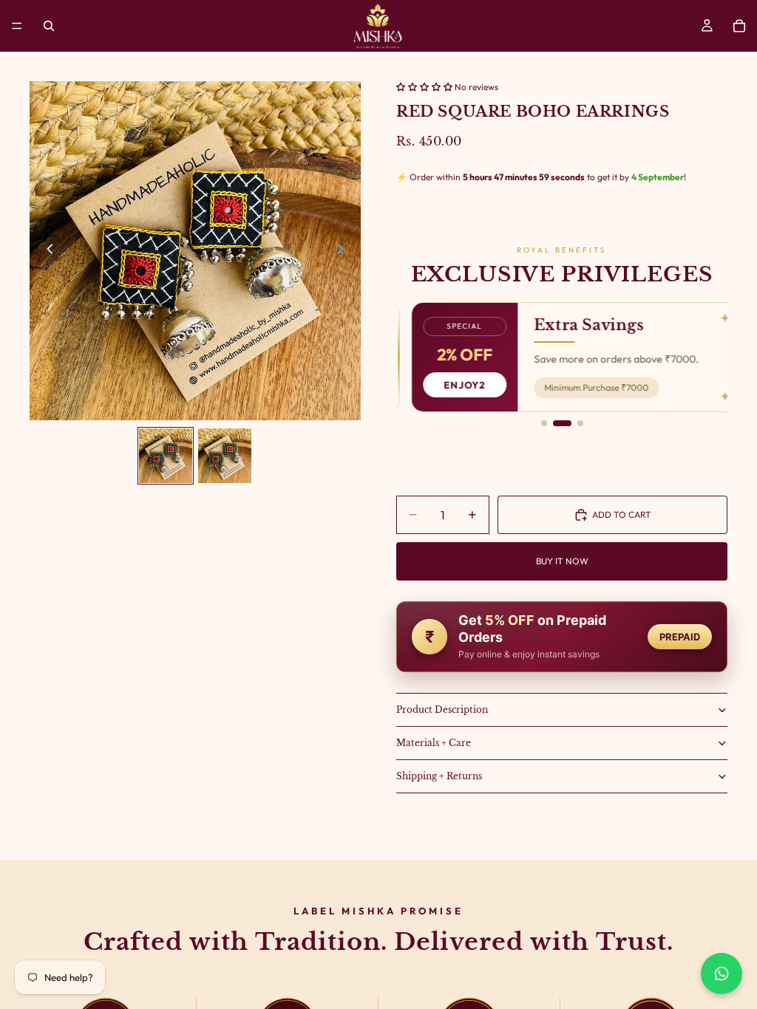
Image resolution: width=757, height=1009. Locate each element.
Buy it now (562, 561)
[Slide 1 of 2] (165, 455)
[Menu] (17, 26)
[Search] (49, 26)
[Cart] (739, 26)
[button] (425, 86)
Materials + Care (433, 742)
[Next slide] (344, 251)
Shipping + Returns (439, 775)
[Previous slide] (46, 251)
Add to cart (621, 514)
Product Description (442, 709)
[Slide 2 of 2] (224, 455)
